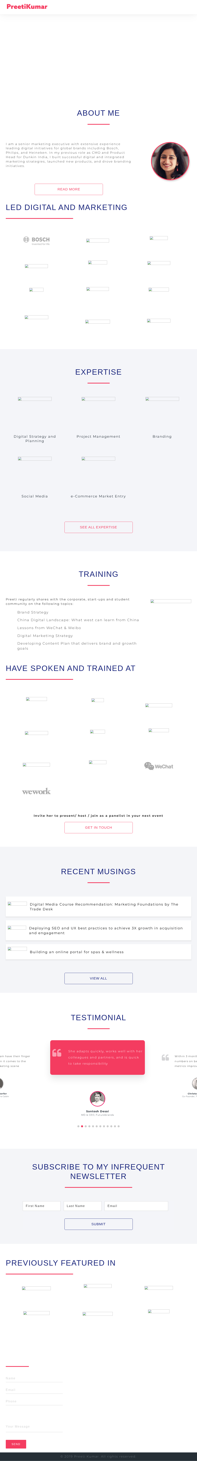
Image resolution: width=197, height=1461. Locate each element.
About (88, 1385)
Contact (90, 1417)
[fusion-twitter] (159, 1399)
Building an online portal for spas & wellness (77, 952)
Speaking (92, 1401)
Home (88, 1376)
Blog (87, 1409)
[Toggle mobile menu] (188, 8)
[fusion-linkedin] (166, 1399)
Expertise (92, 1393)
